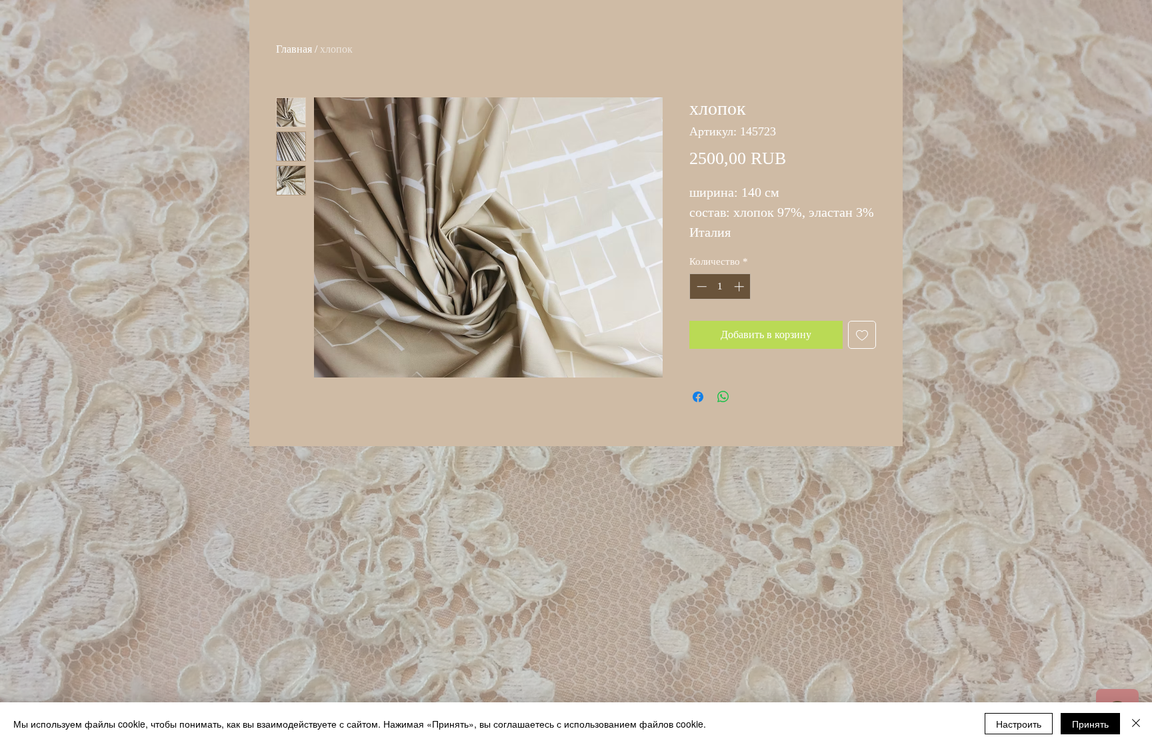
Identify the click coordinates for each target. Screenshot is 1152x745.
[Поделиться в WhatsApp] (723, 397)
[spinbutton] (720, 286)
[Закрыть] (1136, 723)
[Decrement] (700, 286)
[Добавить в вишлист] (862, 335)
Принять (1090, 723)
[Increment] (740, 286)
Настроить (1018, 723)
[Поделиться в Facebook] (698, 397)
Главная (294, 49)
